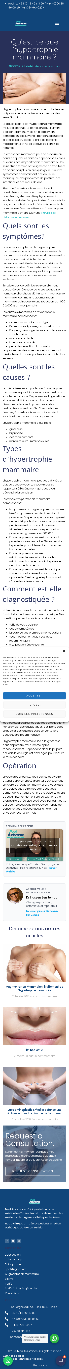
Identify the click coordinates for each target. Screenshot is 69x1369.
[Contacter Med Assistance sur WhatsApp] (8, 1361)
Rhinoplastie (34, 1050)
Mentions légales (13, 1355)
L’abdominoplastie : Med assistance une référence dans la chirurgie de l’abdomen (34, 1111)
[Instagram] (19, 1241)
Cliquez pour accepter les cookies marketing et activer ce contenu (34, 845)
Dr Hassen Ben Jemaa (41, 897)
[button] (64, 651)
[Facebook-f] (7, 1241)
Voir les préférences (34, 713)
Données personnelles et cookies (23, 1358)
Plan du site (40, 1365)
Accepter (34, 695)
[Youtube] (13, 1241)
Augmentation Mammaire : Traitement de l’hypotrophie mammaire (34, 988)
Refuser (35, 704)
